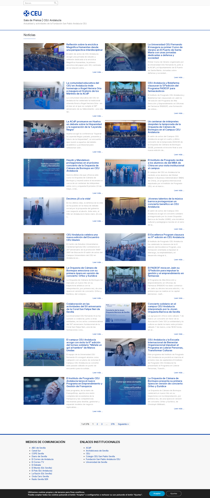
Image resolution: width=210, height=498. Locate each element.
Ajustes (173, 493)
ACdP (88, 448)
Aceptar (157, 493)
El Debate (36, 465)
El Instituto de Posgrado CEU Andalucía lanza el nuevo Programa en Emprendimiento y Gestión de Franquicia (84, 382)
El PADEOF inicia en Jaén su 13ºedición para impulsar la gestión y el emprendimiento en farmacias (166, 271)
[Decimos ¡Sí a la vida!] (44, 211)
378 (113, 424)
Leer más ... (98, 72)
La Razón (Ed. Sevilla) (42, 473)
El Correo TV (38, 462)
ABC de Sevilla (39, 448)
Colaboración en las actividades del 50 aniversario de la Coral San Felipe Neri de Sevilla (83, 307)
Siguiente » (123, 424)
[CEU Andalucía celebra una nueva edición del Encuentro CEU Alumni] (44, 247)
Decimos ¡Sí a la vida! (78, 198)
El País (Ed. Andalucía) (42, 470)
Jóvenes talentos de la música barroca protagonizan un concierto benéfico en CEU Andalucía (165, 202)
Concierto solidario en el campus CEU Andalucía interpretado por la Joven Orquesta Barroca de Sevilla (164, 307)
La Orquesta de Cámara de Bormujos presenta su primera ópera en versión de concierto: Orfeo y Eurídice (165, 382)
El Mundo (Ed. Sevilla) (42, 468)
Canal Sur (36, 450)
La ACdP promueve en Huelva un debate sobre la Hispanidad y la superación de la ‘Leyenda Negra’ (84, 125)
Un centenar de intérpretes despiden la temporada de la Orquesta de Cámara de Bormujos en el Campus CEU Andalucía (164, 127)
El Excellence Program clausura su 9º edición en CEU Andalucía (166, 236)
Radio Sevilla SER (40, 479)
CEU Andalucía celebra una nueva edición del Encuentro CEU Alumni (82, 237)
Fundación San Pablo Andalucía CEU (103, 459)
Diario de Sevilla (39, 456)
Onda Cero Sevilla (40, 476)
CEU (88, 453)
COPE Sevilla (38, 453)
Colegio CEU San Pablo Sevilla (100, 456)
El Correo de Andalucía (42, 459)
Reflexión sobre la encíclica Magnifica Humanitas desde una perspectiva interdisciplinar (84, 47)
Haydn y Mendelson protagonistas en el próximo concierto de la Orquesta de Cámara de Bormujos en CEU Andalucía (82, 165)
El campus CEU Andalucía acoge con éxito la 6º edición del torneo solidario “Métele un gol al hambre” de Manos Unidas (84, 345)
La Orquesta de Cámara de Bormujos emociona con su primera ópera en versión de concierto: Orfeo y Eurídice (82, 271)
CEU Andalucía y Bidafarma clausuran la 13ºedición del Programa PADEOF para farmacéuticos (163, 86)
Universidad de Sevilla (96, 462)
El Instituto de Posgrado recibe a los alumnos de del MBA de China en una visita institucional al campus (166, 164)
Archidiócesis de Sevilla (97, 450)
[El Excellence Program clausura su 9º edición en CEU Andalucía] (125, 247)
